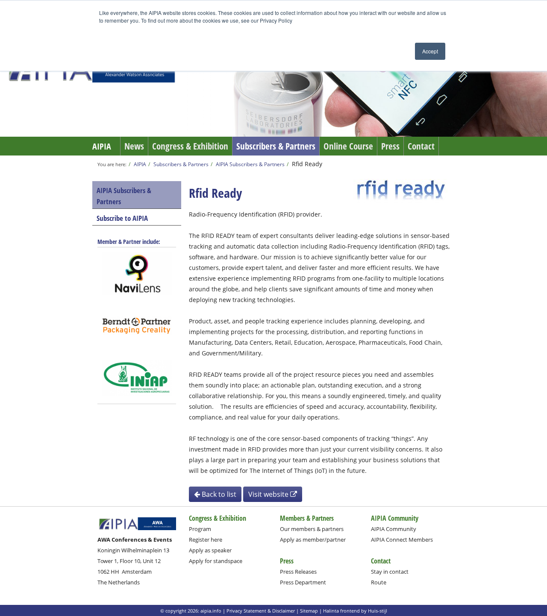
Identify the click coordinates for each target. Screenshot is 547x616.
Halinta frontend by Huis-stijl (355, 610)
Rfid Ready (307, 164)
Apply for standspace (215, 561)
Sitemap (309, 610)
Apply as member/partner (313, 539)
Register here (205, 539)
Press (390, 146)
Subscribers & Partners (275, 146)
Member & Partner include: (128, 242)
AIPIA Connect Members (402, 539)
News (134, 146)
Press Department (303, 582)
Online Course (348, 146)
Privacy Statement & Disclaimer (260, 610)
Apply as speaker (210, 550)
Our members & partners (312, 529)
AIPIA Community (393, 529)
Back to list (218, 494)
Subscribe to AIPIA (122, 218)
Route (378, 582)
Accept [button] (430, 51)
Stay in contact (390, 571)
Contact (421, 146)
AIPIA (101, 146)
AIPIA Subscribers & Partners (250, 164)
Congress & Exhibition (190, 146)
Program (200, 529)
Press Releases (298, 571)
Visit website (269, 494)
